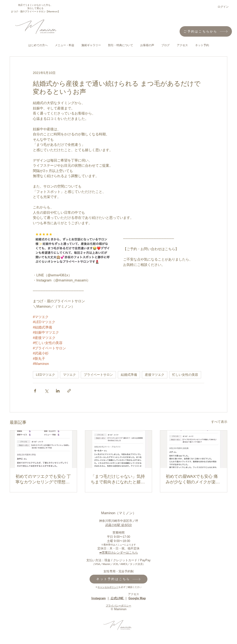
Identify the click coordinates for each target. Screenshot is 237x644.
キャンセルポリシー (108, 587)
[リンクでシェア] (69, 391)
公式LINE (117, 598)
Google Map (137, 598)
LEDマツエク (45, 374)
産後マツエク (154, 374)
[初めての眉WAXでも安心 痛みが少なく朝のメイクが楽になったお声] (193, 449)
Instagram (98, 598)
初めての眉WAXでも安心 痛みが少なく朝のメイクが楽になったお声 (193, 479)
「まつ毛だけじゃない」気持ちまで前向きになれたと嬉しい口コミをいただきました (118, 479)
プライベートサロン (98, 374)
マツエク (69, 374)
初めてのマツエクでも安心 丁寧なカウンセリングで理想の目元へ (43, 479)
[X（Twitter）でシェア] (46, 391)
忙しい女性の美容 (185, 374)
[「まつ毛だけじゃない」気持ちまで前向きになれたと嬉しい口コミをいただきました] (118, 449)
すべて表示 (219, 422)
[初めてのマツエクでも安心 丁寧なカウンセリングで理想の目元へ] (43, 449)
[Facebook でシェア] (35, 391)
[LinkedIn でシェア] (58, 391)
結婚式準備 (129, 374)
